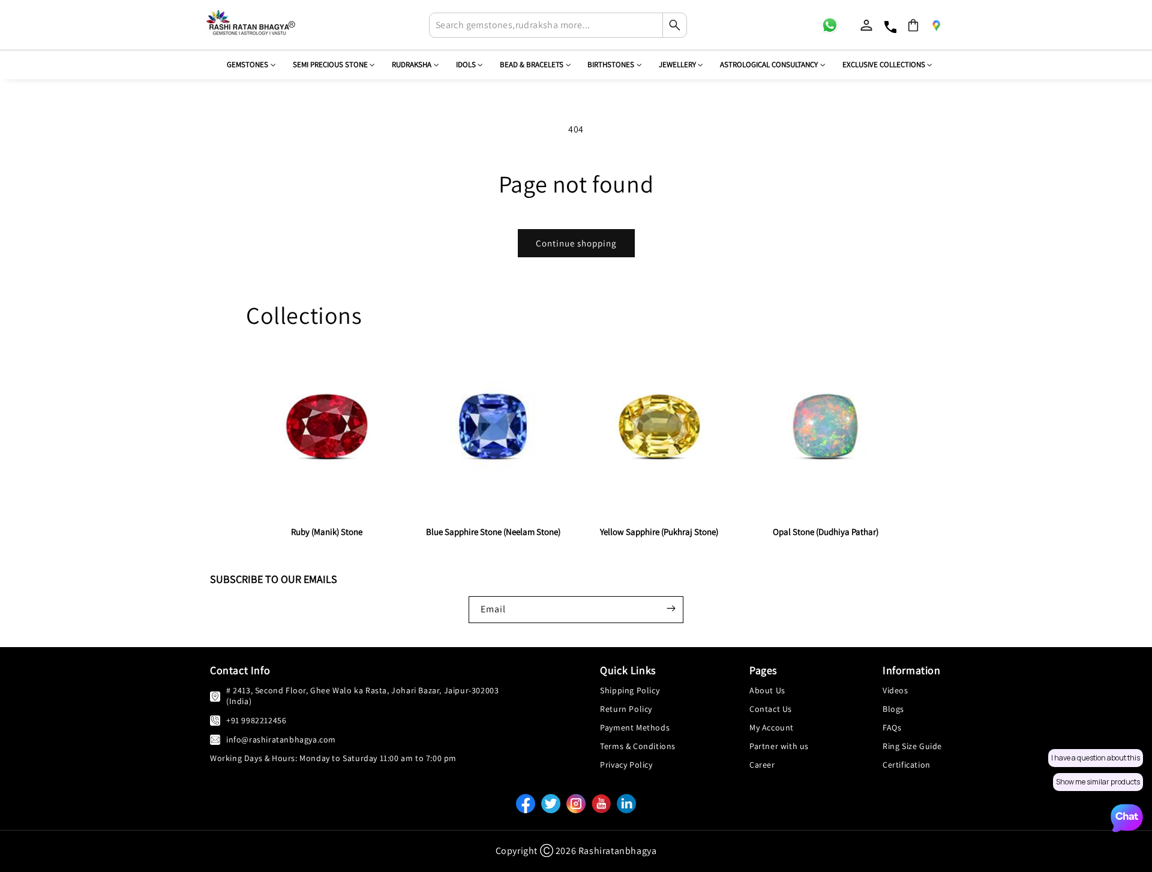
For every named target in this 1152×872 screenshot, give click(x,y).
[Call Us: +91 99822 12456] (215, 720)
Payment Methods (635, 727)
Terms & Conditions (638, 746)
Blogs (893, 708)
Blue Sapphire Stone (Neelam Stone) (493, 531)
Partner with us (779, 746)
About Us (767, 690)
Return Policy (626, 708)
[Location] (936, 25)
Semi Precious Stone (330, 64)
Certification (907, 764)
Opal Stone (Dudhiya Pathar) (825, 531)
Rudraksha (411, 64)
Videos (895, 690)
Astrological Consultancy (769, 64)
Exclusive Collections (883, 64)
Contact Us (770, 708)
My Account (771, 727)
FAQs (892, 727)
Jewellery (677, 64)
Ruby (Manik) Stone (326, 531)
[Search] (674, 25)
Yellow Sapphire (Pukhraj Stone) (659, 531)
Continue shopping (576, 243)
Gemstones (247, 64)
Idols (466, 64)
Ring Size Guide (912, 746)
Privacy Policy (626, 764)
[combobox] (558, 25)
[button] (913, 25)
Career (762, 764)
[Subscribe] (671, 608)
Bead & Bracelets (531, 64)
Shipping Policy (629, 690)
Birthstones (610, 64)
